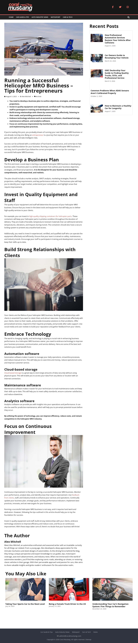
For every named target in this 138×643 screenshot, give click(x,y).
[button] (128, 17)
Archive (38, 96)
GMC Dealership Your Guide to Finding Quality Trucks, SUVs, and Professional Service (117, 74)
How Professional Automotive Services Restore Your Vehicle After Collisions (118, 39)
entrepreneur (37, 135)
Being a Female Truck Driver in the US (67, 604)
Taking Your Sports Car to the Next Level (25, 604)
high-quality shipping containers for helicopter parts (50, 216)
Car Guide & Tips (22, 17)
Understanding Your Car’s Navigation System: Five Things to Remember (110, 605)
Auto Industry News (40, 17)
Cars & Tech (67, 17)
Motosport (55, 17)
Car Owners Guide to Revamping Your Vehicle (117, 56)
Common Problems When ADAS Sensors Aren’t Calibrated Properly (110, 91)
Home (11, 17)
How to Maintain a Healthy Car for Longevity (118, 107)
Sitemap (88, 639)
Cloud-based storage (12, 373)
